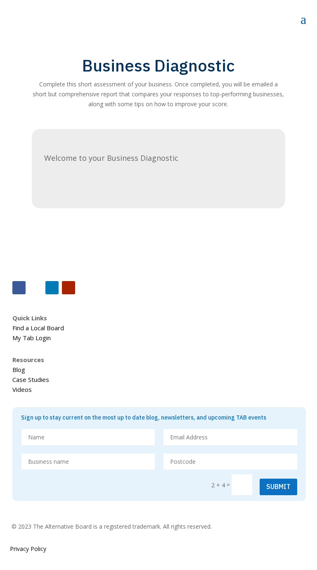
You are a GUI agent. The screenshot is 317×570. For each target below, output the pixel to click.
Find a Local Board (38, 328)
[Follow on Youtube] (68, 287)
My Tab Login (31, 338)
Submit (278, 486)
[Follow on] (35, 287)
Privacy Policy (28, 549)
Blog (18, 369)
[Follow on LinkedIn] (52, 287)
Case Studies (30, 379)
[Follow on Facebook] (19, 287)
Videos (22, 389)
